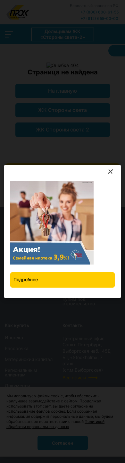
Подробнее (25, 279)
